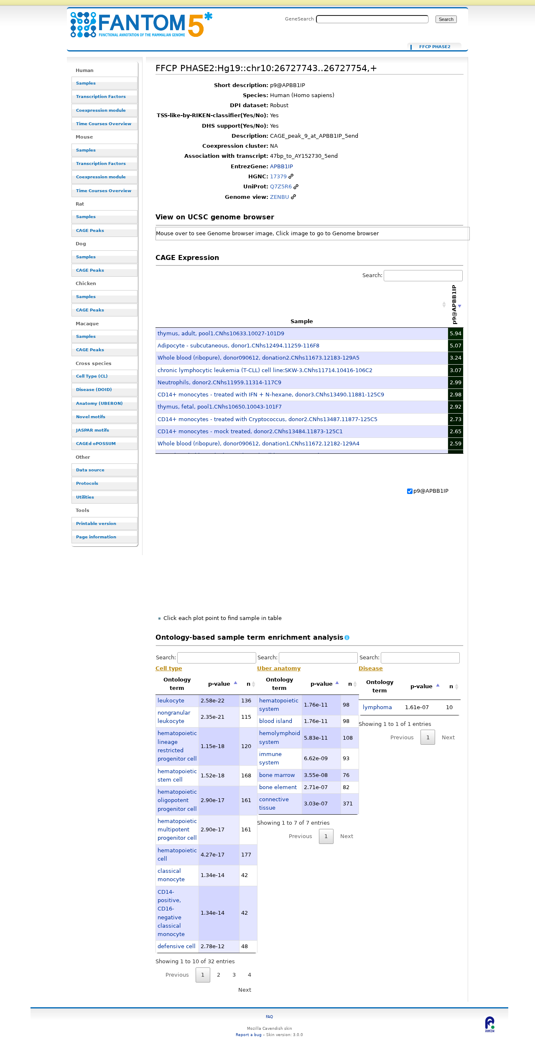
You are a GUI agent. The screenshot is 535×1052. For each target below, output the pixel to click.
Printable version (96, 523)
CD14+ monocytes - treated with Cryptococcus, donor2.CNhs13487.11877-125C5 (267, 419)
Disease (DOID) (94, 389)
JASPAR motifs (92, 430)
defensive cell (177, 946)
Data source (90, 470)
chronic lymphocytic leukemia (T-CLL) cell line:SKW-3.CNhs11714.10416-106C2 (265, 370)
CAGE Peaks (90, 230)
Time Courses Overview (103, 123)
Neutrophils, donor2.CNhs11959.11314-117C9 (219, 382)
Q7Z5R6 (281, 186)
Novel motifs (90, 416)
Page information (96, 537)
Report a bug (249, 1034)
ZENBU (279, 197)
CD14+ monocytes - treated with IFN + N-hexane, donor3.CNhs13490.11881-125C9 (271, 394)
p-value (219, 684)
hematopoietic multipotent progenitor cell (177, 829)
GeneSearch (299, 19)
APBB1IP (281, 166)
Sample (301, 321)
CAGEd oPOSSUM (96, 443)
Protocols (87, 483)
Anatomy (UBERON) (99, 403)
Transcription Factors (101, 96)
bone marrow (277, 775)
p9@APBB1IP (430, 491)
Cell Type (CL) (92, 376)
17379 (278, 176)
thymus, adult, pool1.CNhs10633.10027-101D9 (221, 333)
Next (244, 990)
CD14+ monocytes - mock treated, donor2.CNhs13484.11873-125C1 (250, 431)
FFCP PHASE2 (435, 47)
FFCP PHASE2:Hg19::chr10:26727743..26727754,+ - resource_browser (136, 20)
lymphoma (377, 707)
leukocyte (171, 700)
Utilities (85, 497)
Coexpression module (101, 110)
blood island (275, 721)
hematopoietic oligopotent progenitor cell (177, 800)
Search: (372, 275)
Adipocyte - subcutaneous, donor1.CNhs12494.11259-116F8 (238, 345)
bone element (278, 787)
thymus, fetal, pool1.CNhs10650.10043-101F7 (220, 407)
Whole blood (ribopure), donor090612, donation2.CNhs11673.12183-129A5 (258, 358)
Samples (86, 83)
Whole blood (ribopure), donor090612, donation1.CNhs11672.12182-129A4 (258, 443)
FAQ (269, 1016)
